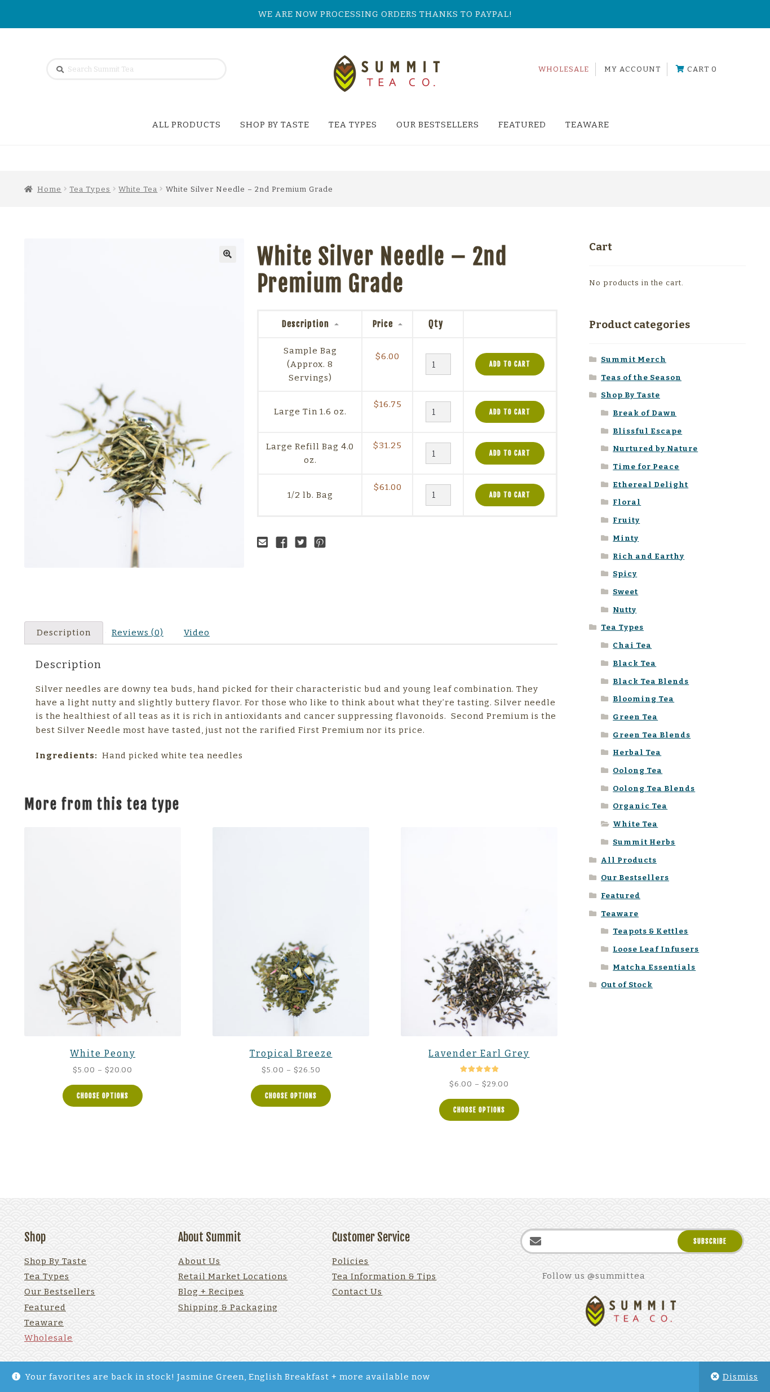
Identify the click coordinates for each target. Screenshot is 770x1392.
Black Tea (634, 663)
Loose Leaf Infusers (656, 949)
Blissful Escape (647, 431)
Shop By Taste (274, 125)
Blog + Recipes (211, 1292)
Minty (626, 538)
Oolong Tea (637, 770)
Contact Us (357, 1292)
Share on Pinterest (323, 542)
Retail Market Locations (232, 1276)
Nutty (624, 610)
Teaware (587, 125)
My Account (632, 69)
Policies (350, 1261)
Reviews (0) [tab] (137, 632)
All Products (186, 125)
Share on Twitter (303, 542)
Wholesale (563, 69)
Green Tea (635, 717)
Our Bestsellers (437, 125)
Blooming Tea (643, 699)
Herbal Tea (637, 752)
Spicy (625, 573)
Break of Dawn (644, 413)
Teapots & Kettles (650, 931)
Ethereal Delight (650, 484)
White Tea (137, 189)
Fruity (626, 520)
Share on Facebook (284, 542)
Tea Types (353, 125)
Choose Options (103, 1095)
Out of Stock (627, 984)
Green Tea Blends (652, 735)
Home (49, 189)
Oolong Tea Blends (654, 788)
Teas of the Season (641, 377)
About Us (199, 1261)
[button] (227, 254)
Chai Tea (632, 645)
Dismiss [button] (740, 1377)
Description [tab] (64, 632)
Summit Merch (633, 359)
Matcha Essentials (654, 967)
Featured (522, 125)
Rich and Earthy (648, 556)
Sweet (625, 591)
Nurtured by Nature (655, 448)
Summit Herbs (644, 842)
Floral (627, 502)
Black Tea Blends (651, 681)
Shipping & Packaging (228, 1307)
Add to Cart (509, 364)
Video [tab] (197, 632)
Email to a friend (265, 542)
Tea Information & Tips (384, 1276)
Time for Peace (646, 466)
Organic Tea (640, 806)
